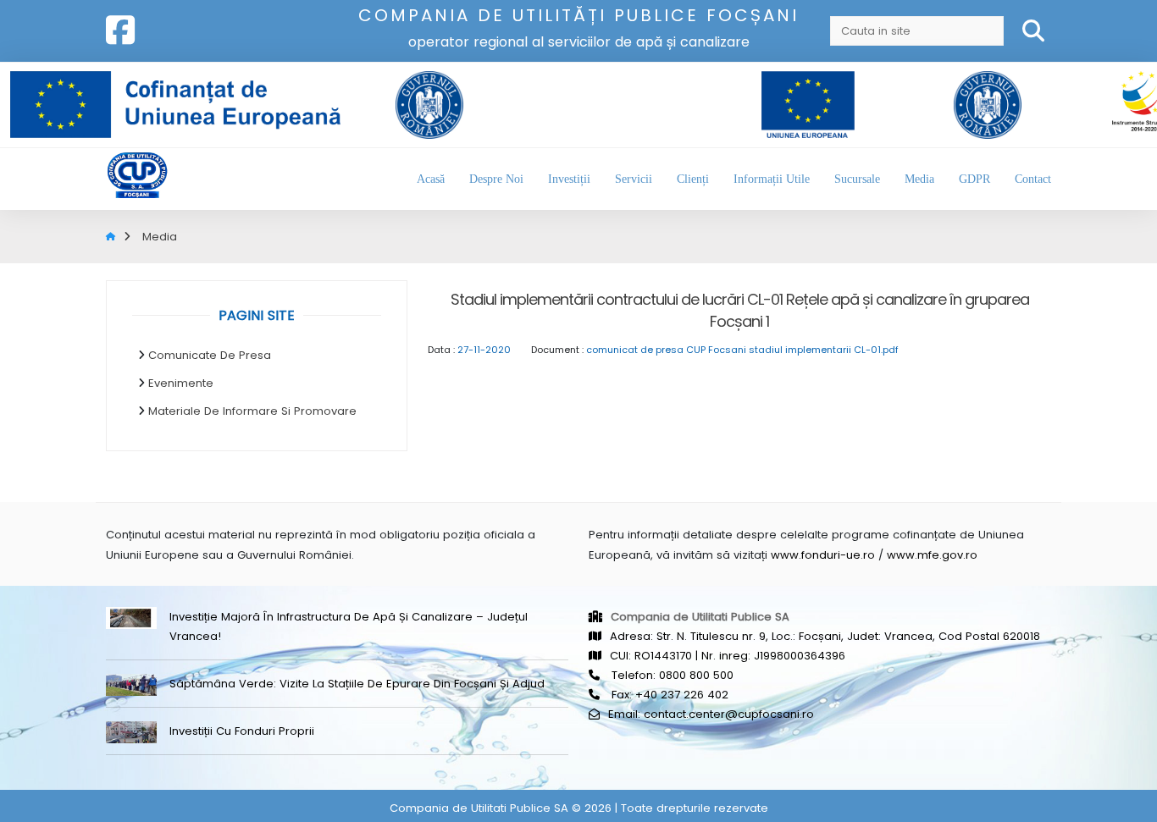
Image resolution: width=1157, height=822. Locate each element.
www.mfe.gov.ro (932, 555)
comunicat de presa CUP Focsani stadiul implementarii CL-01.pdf (742, 349)
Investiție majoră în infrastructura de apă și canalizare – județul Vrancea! (348, 626)
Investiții (569, 179)
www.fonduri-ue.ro (823, 555)
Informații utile (772, 179)
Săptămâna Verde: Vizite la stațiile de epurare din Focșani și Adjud (357, 684)
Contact (1033, 179)
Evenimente (180, 383)
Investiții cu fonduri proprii (241, 731)
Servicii (633, 179)
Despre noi (496, 179)
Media (919, 179)
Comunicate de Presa (209, 355)
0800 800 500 (696, 675)
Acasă (431, 179)
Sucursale (857, 179)
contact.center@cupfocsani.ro (729, 714)
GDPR (974, 179)
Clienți (693, 179)
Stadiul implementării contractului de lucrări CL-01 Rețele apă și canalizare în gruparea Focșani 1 (740, 310)
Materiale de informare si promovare (252, 411)
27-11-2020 (484, 349)
